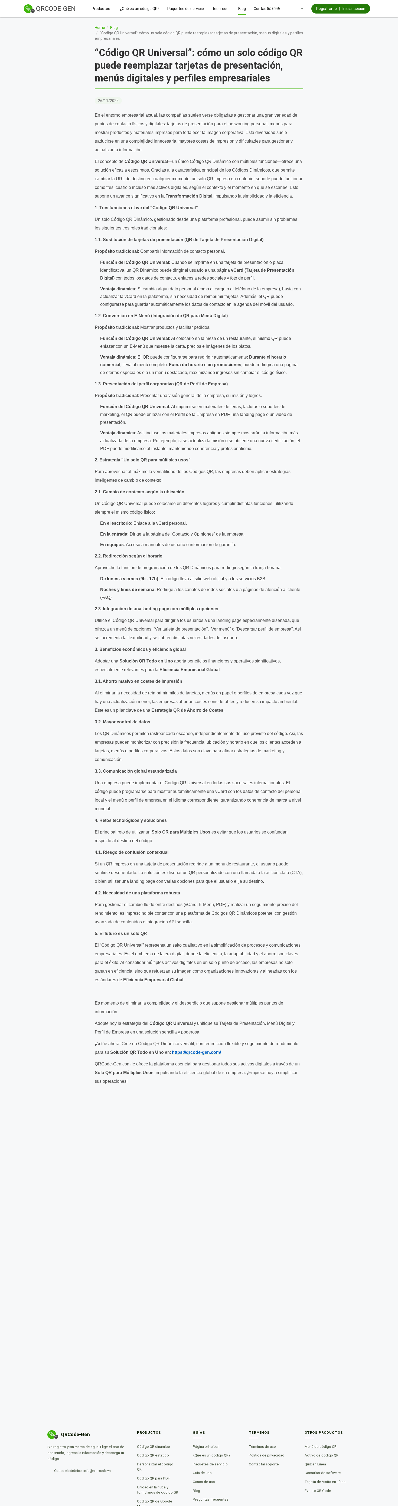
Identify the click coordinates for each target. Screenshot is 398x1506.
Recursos (220, 8)
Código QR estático (155, 1455)
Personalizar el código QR (159, 1467)
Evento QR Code (319, 1490)
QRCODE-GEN (56, 8)
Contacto (262, 8)
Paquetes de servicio (185, 8)
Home (100, 27)
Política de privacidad (268, 1455)
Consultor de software (324, 1473)
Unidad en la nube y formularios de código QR (159, 1490)
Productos (101, 8)
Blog (242, 8)
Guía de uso (204, 1473)
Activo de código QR (323, 1455)
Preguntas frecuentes (212, 1499)
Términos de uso (264, 1446)
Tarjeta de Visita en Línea (327, 1481)
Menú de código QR (322, 1446)
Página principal (207, 1446)
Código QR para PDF (155, 1478)
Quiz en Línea (317, 1464)
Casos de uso (206, 1481)
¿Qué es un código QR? (139, 8)
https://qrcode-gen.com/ (196, 1052)
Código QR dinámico (155, 1446)
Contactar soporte (266, 1464)
